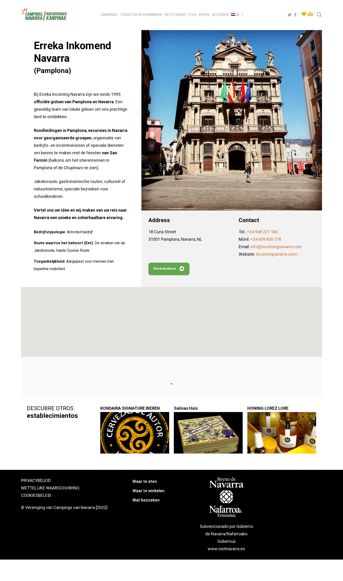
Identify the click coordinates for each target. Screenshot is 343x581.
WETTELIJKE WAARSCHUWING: (50, 487)
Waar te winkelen (148, 490)
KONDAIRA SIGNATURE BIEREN (130, 408)
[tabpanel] (61, 428)
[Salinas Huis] (208, 435)
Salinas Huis (186, 408)
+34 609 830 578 (265, 239)
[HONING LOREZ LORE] (281, 435)
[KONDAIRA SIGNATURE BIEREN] (134, 435)
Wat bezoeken (146, 500)
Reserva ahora (165, 268)
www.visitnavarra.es (226, 548)
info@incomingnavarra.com (276, 246)
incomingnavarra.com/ (277, 254)
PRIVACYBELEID (36, 480)
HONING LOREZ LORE (267, 408)
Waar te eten (144, 481)
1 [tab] (171, 384)
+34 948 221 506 (262, 231)
